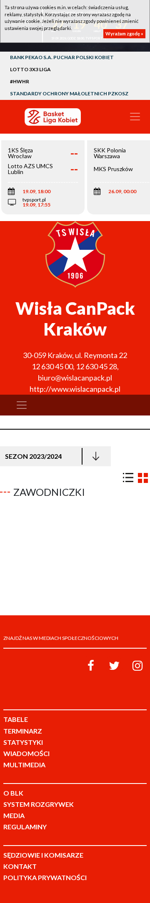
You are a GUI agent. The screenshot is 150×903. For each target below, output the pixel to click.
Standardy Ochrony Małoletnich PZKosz (69, 93)
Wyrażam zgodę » (124, 33)
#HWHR (19, 81)
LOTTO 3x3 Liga (30, 69)
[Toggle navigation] (135, 116)
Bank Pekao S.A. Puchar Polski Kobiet (62, 57)
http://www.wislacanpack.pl (75, 388)
